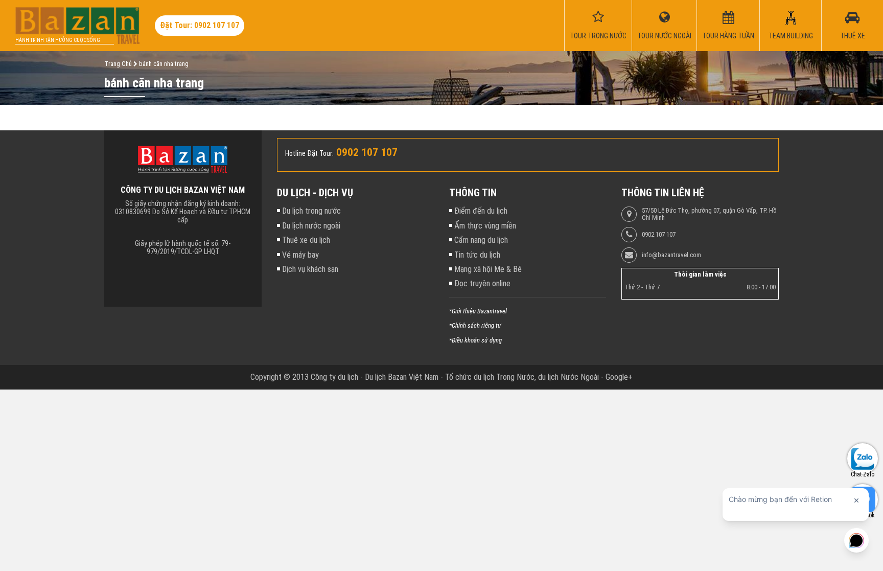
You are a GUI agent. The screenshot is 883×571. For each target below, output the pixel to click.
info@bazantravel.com (671, 255)
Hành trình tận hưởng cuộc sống (57, 40)
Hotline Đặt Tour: (309, 153)
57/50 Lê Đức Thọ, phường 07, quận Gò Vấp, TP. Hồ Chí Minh (709, 214)
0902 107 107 (659, 234)
